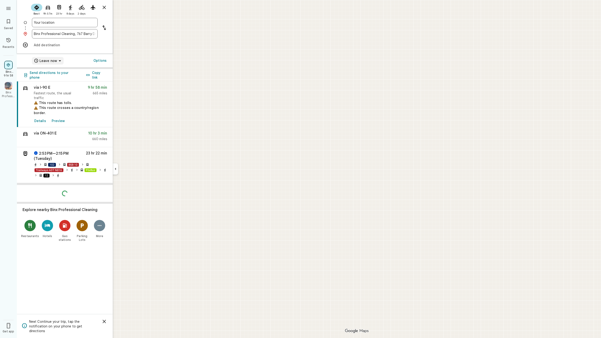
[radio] (36, 9)
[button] (65, 137)
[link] (65, 104)
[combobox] (65, 22)
